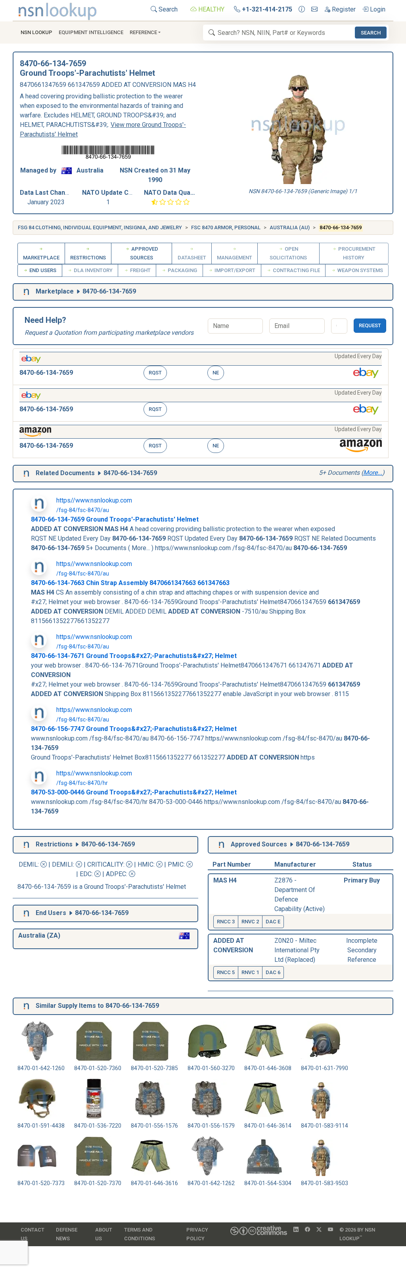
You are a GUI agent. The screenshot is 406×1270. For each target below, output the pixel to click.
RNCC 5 (226, 972)
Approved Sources (144, 253)
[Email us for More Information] (314, 9)
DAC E (273, 922)
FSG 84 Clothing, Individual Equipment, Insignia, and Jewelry (100, 227)
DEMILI (62, 864)
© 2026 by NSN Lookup (357, 1234)
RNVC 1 (250, 972)
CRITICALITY (105, 864)
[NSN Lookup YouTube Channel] (330, 1229)
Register (343, 9)
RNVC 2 (250, 922)
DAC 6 (273, 972)
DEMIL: (29, 864)
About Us (103, 1234)
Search (167, 9)
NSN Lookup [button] (36, 32)
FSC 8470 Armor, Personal (225, 227)
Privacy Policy (197, 1234)
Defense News (66, 1234)
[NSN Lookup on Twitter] (319, 1229)
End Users (42, 270)
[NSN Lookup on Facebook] (307, 1229)
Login (376, 9)
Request (370, 325)
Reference (143, 32)
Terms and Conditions (139, 1234)
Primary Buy (362, 880)
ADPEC (116, 874)
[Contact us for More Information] (301, 9)
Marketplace (41, 258)
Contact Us (32, 1234)
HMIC (145, 864)
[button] (201, 366)
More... (372, 472)
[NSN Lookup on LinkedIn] (296, 1229)
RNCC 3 (226, 922)
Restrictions (88, 258)
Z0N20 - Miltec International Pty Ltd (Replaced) (297, 950)
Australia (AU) (290, 227)
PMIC (176, 864)
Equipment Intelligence (91, 32)
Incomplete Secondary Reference (361, 950)
